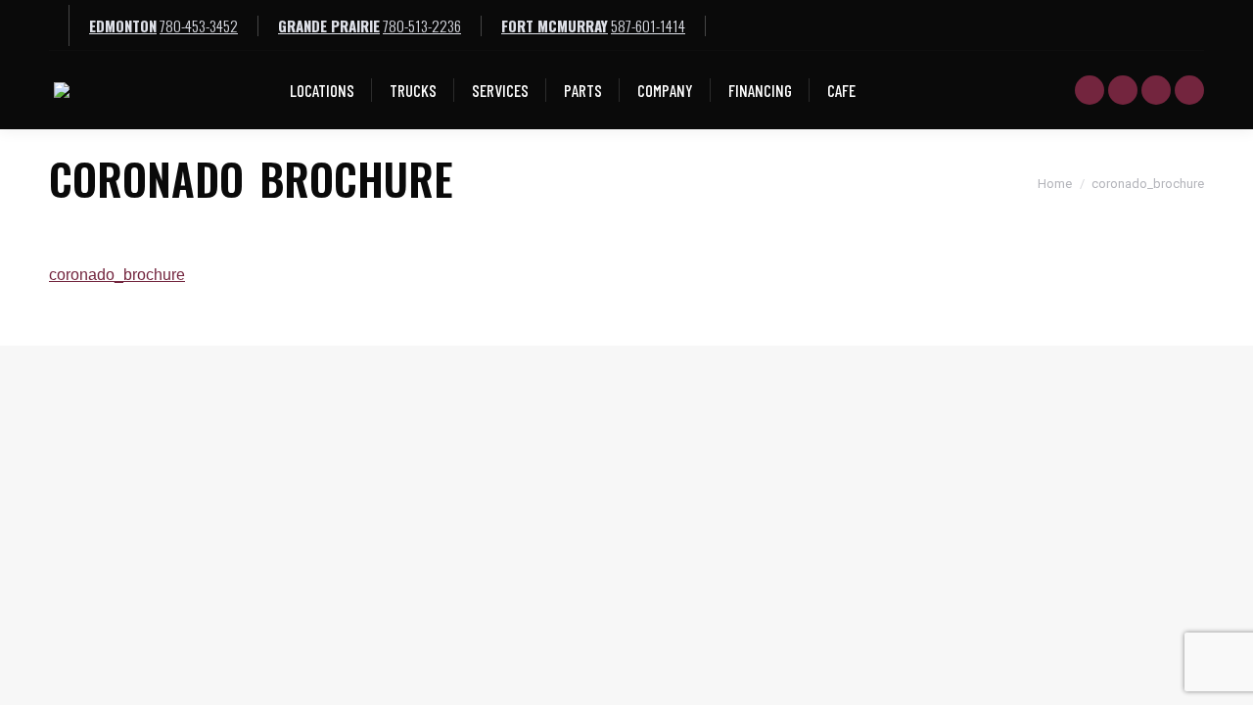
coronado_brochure (117, 274)
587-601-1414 (648, 25)
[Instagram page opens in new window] (1189, 90)
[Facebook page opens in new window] (1122, 90)
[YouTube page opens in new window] (1089, 90)
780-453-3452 (199, 25)
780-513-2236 (422, 25)
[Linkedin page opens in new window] (1156, 90)
